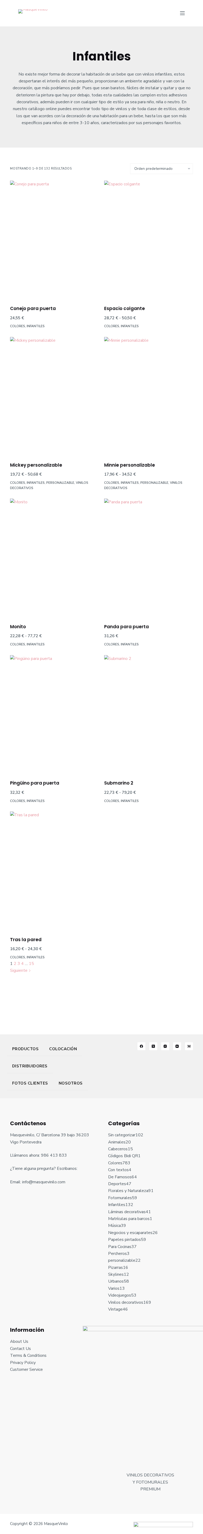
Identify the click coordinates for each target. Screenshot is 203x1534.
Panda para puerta (126, 626)
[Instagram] (165, 1046)
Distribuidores (30, 1066)
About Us (19, 1341)
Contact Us (20, 1349)
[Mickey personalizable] (54, 396)
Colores (17, 326)
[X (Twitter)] (153, 1046)
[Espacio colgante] (148, 240)
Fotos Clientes (30, 1083)
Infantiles (36, 326)
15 (31, 964)
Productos (25, 1049)
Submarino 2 (118, 783)
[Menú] (182, 13)
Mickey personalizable (36, 465)
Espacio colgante (124, 308)
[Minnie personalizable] (148, 396)
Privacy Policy (23, 1363)
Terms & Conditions (28, 1355)
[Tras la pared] (54, 870)
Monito (18, 626)
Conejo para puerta (33, 308)
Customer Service (26, 1369)
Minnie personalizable (129, 465)
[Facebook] (141, 1046)
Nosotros (71, 1083)
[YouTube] (177, 1046)
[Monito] (54, 558)
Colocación (63, 1049)
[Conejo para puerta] (54, 240)
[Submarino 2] (148, 714)
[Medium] (189, 1046)
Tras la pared (25, 939)
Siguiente (19, 970)
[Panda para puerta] (148, 558)
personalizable (60, 483)
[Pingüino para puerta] (54, 714)
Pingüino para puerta (34, 783)
